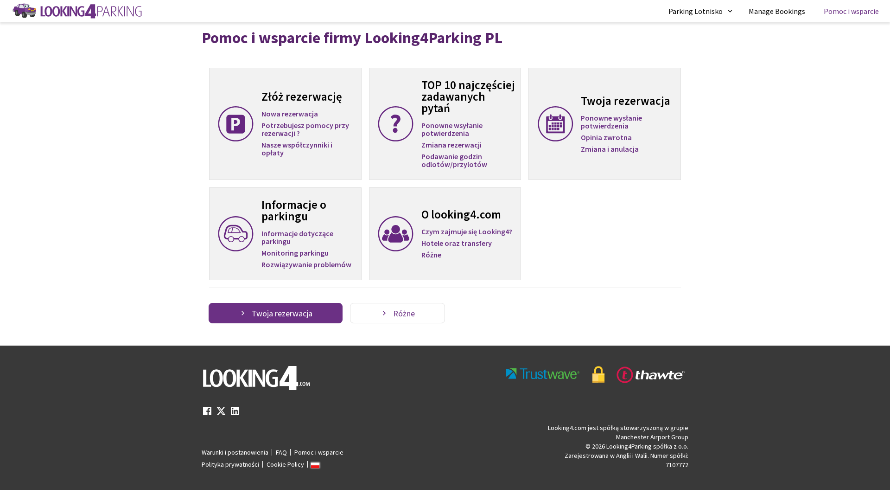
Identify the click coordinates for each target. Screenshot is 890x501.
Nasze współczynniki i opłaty (296, 149)
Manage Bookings (777, 11)
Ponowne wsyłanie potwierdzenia (452, 129)
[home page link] (76, 11)
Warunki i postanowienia (235, 452)
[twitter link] (221, 413)
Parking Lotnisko (695, 11)
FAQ (281, 452)
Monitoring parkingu (295, 253)
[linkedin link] (235, 413)
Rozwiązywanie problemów (306, 265)
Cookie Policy (285, 464)
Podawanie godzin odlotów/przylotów (454, 160)
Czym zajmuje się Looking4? (466, 231)
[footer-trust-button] (595, 374)
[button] (701, 11)
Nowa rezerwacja (289, 113)
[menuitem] (701, 11)
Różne (431, 255)
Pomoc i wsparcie (851, 11)
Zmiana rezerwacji (451, 145)
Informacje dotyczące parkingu (297, 237)
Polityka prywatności (230, 464)
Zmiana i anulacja (610, 149)
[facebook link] (207, 413)
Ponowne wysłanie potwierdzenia (611, 121)
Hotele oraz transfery (456, 243)
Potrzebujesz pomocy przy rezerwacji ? (305, 130)
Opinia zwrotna (606, 138)
